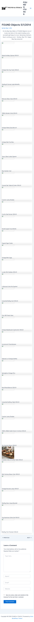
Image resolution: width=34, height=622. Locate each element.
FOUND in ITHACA (25, 8)
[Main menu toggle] (30, 8)
